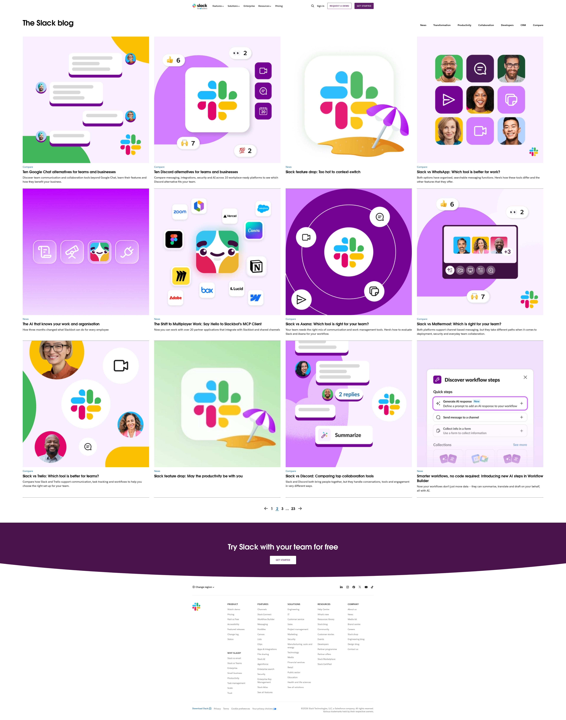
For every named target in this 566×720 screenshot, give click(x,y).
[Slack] (199, 6)
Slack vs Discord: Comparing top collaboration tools (330, 476)
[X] (360, 587)
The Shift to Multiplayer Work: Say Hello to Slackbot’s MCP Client (208, 324)
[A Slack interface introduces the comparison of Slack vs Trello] (86, 404)
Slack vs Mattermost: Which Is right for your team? (459, 324)
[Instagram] (347, 587)
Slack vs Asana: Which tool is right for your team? (327, 324)
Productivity (464, 25)
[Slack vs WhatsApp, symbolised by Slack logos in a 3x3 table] (480, 100)
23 (293, 509)
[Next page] (300, 508)
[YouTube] (366, 587)
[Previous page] (265, 508)
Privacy (217, 708)
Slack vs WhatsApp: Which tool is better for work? (458, 172)
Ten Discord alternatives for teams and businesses (196, 172)
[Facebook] (353, 587)
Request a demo (339, 6)
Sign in (320, 6)
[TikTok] (372, 587)
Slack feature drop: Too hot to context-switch (323, 172)
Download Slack (200, 708)
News (423, 25)
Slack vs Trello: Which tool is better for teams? (61, 476)
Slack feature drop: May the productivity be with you (198, 476)
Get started (364, 6)
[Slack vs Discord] (349, 404)
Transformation (442, 25)
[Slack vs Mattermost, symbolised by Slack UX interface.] (480, 252)
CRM (523, 25)
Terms (226, 708)
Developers (507, 25)
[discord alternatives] (217, 100)
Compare (538, 25)
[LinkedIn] (341, 587)
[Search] (312, 6)
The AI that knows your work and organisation (61, 324)
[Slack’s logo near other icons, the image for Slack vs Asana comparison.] (349, 252)
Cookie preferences (240, 708)
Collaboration (486, 25)
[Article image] (86, 100)
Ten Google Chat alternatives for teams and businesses (69, 172)
